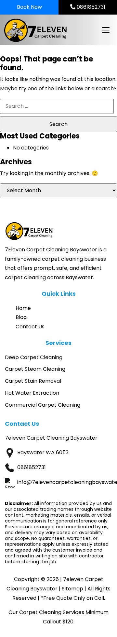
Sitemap (72, 588)
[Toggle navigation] (105, 30)
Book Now (29, 7)
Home (23, 308)
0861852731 (90, 7)
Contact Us (30, 326)
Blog (21, 317)
